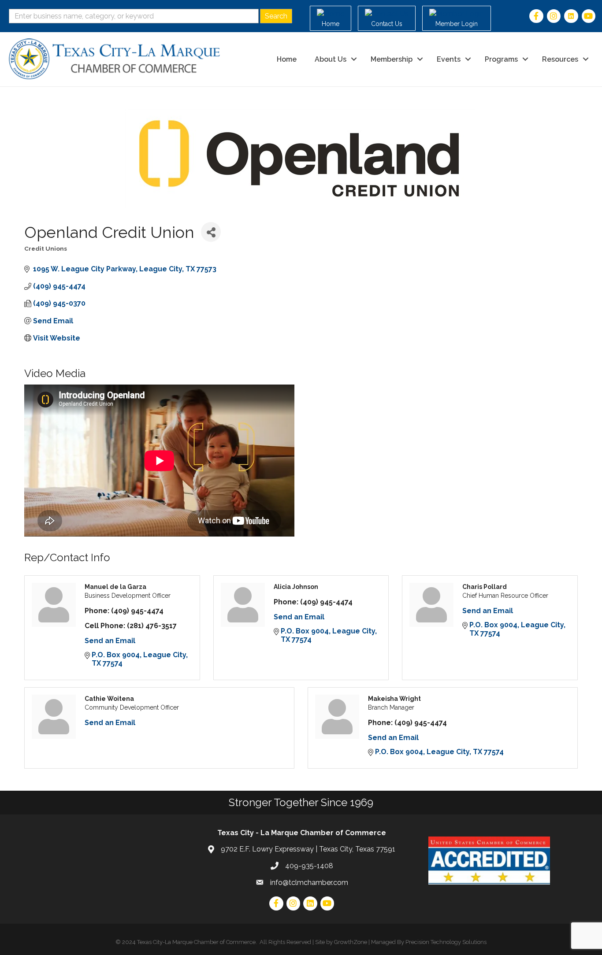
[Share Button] (211, 232)
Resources (560, 59)
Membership (391, 59)
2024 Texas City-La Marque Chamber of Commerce (189, 942)
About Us (330, 59)
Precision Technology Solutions (446, 942)
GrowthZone (350, 942)
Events (449, 59)
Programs (501, 59)
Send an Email (110, 641)
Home (287, 59)
